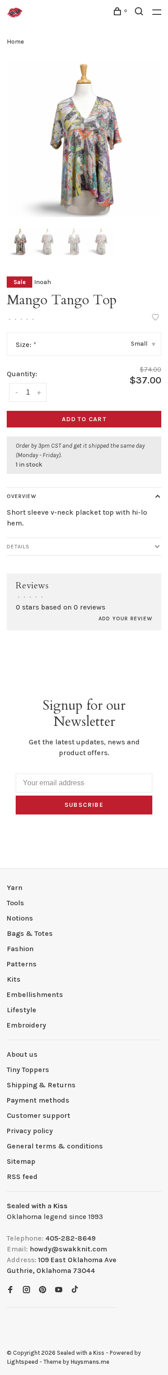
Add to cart (84, 419)
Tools (15, 903)
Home (15, 41)
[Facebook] (10, 1290)
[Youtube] (58, 1290)
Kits (14, 979)
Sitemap (21, 1161)
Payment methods (38, 1100)
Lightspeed (22, 1361)
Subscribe (84, 805)
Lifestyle (21, 1010)
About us (22, 1054)
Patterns (22, 964)
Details (18, 546)
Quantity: (22, 373)
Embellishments (35, 994)
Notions (20, 918)
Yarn (14, 887)
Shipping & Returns (41, 1085)
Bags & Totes (30, 933)
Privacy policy (30, 1130)
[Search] (140, 13)
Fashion (20, 948)
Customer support (38, 1115)
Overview (21, 496)
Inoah (42, 282)
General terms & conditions (55, 1146)
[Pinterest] (42, 1290)
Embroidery (26, 1025)
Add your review (125, 618)
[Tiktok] (74, 1290)
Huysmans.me (89, 1361)
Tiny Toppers (28, 1069)
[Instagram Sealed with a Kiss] (26, 1290)
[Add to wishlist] (155, 318)
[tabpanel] (84, 139)
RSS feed (22, 1176)
